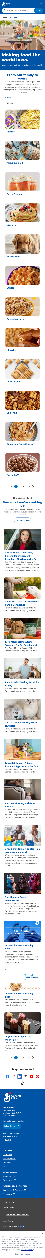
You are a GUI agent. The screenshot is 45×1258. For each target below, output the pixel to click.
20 (29, 1057)
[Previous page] (12, 486)
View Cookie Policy (27, 1250)
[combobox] (19, 10)
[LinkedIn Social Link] (19, 1076)
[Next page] (33, 486)
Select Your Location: (12, 1133)
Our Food (13, 17)
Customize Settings (22, 1254)
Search (38, 10)
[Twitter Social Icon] (25, 1076)
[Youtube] (31, 1076)
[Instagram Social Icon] (13, 1076)
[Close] (42, 1233)
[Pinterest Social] (37, 1076)
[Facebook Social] (7, 1076)
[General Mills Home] (6, 4)
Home (5, 17)
